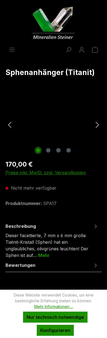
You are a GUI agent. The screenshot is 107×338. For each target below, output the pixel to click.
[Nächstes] (97, 124)
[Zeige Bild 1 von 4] (38, 150)
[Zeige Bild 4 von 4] (68, 150)
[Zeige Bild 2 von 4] (48, 150)
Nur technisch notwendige (55, 317)
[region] (53, 124)
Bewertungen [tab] (20, 265)
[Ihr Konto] (81, 49)
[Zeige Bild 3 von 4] (58, 150)
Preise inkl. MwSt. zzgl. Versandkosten (45, 172)
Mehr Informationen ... (53, 306)
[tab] (52, 240)
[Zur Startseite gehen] (53, 23)
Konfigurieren (55, 330)
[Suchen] (68, 49)
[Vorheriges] (9, 124)
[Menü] (12, 49)
